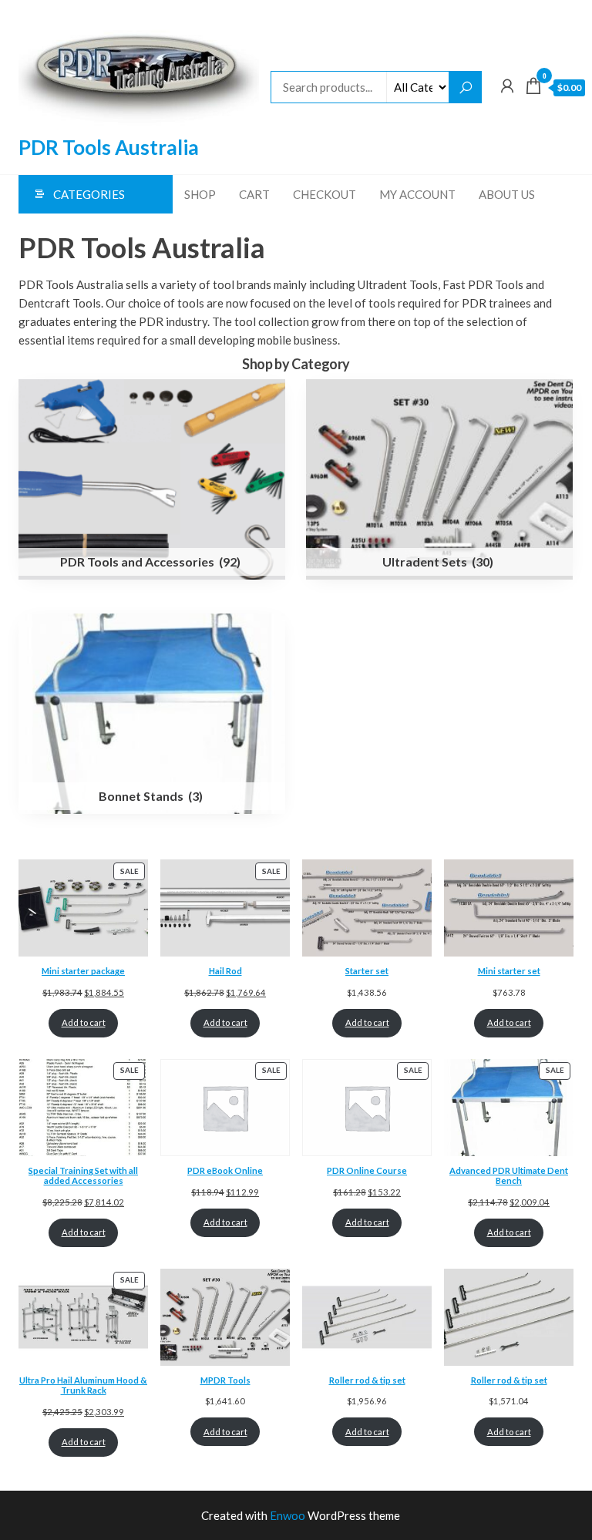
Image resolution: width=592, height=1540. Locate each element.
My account (417, 194)
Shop (200, 194)
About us (507, 194)
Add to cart (84, 1022)
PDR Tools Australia (108, 147)
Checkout (324, 194)
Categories (89, 194)
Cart (254, 194)
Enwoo (287, 1515)
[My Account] (507, 85)
